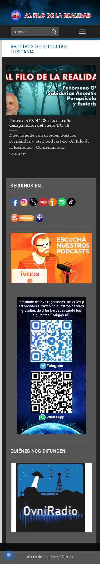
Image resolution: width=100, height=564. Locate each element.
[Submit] (54, 32)
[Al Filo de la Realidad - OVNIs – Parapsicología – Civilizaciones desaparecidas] (50, 15)
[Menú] (82, 31)
